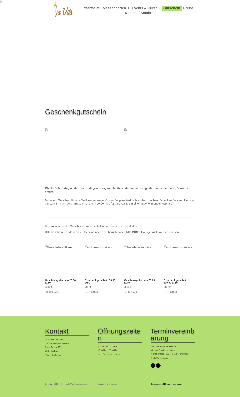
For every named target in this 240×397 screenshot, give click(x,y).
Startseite (92, 8)
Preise (188, 8)
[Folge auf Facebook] (153, 365)
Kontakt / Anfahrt (139, 13)
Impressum (177, 384)
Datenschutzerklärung (160, 384)
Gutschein (171, 8)
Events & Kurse (145, 8)
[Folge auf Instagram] (158, 365)
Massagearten (114, 8)
